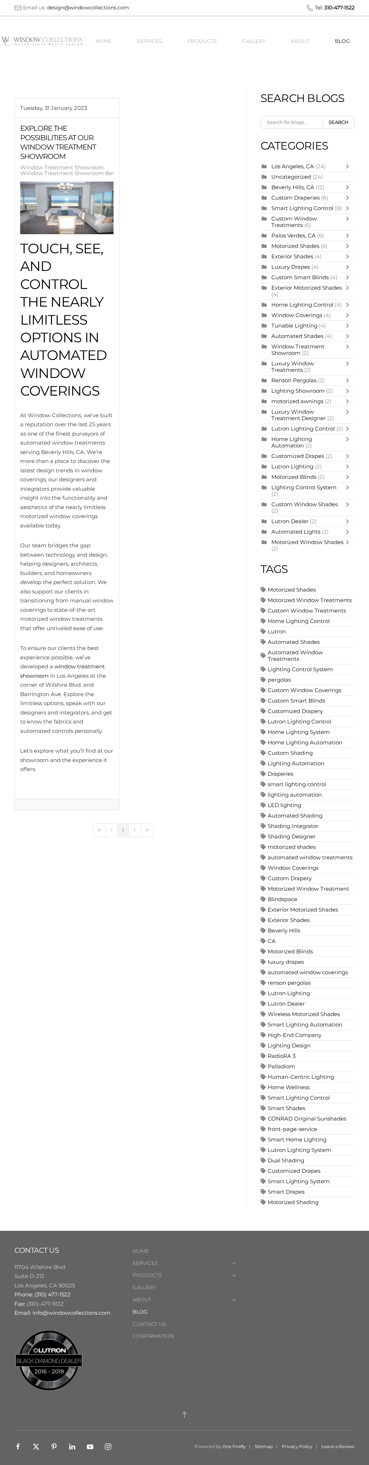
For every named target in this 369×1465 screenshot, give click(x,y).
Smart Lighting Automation (305, 1024)
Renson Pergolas (293, 380)
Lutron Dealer (289, 521)
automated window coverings (308, 972)
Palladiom (281, 1066)
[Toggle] (349, 166)
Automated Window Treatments (295, 655)
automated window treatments (310, 857)
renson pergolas (289, 982)
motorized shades (292, 846)
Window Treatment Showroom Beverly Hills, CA (84, 173)
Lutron (277, 631)
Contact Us (149, 1324)
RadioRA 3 (281, 1055)
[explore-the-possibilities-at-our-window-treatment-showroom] (67, 208)
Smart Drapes (286, 1191)
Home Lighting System (299, 732)
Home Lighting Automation (291, 442)
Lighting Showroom (298, 390)
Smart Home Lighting (297, 1139)
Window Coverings (296, 315)
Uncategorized (291, 176)
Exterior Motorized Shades (306, 287)
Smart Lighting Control (303, 208)
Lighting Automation (296, 763)
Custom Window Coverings (304, 690)
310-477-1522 (339, 7)
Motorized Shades (295, 245)
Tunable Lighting (295, 325)
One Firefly (234, 1446)
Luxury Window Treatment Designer (298, 415)
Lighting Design (289, 1045)
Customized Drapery (295, 711)
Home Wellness (289, 1087)
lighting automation (295, 794)
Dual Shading (286, 1160)
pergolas (279, 679)
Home (103, 41)
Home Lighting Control (302, 304)
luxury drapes (286, 961)
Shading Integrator (293, 826)
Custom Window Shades (304, 504)
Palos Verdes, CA (293, 235)
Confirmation (153, 1336)
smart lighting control (297, 784)
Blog (342, 41)
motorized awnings (297, 401)
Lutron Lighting (292, 466)
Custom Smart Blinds (300, 277)
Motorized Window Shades (307, 542)
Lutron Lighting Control (303, 428)
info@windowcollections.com (71, 1312)
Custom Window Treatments (294, 221)
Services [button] (149, 41)
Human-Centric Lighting (301, 1076)
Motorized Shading (293, 1202)
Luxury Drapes (290, 266)
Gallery (254, 41)
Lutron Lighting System (299, 1149)
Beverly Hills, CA (292, 187)
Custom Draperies (296, 197)
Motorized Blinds (293, 476)
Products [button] (202, 41)
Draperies (280, 773)
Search (338, 122)
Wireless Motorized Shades (304, 1014)
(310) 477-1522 (53, 1294)
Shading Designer (292, 836)
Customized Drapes (297, 456)
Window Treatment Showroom (62, 167)
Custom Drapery (290, 878)
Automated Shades (297, 336)
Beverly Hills (284, 930)
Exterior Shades (292, 256)
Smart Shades (286, 1108)
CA (272, 941)
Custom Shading (290, 752)
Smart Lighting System (299, 1181)
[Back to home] (45, 41)
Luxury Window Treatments (292, 366)
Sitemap (264, 1446)
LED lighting (284, 805)
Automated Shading (295, 815)
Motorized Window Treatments (310, 600)
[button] (184, 1415)
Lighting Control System (304, 487)
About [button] (300, 41)
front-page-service (292, 1129)
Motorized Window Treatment (308, 888)
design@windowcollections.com (88, 7)
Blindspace (282, 899)
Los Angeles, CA (292, 166)
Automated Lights (295, 531)
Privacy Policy (297, 1446)
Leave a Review (338, 1446)
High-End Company (294, 1035)
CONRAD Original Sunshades (307, 1118)
